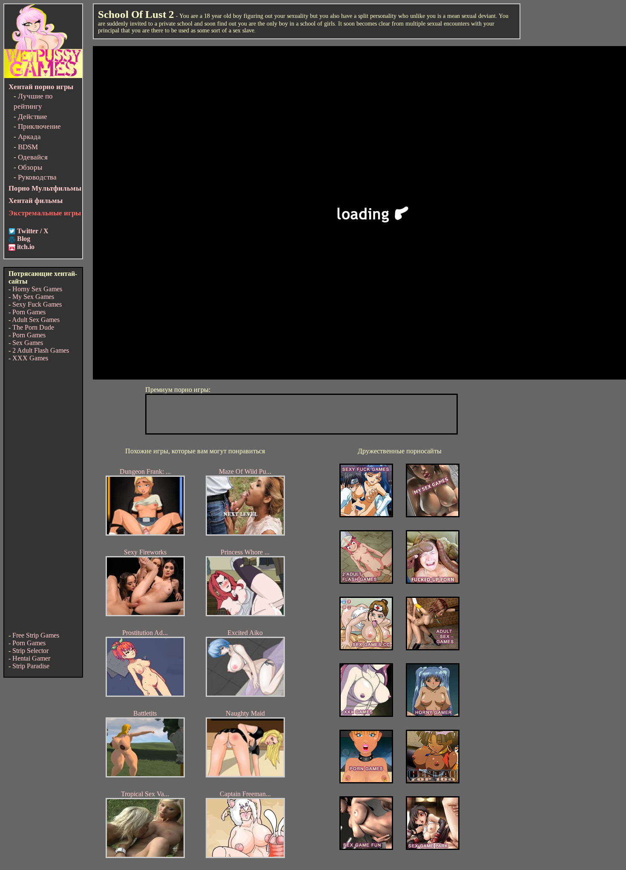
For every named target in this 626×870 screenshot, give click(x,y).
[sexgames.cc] (366, 648)
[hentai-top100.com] (432, 581)
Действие (32, 117)
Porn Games (29, 312)
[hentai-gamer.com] (432, 781)
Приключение (39, 126)
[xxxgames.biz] (366, 714)
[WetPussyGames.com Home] (43, 75)
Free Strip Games (35, 635)
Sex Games (27, 342)
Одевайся (33, 157)
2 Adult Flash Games (40, 350)
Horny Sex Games (37, 289)
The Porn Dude (33, 327)
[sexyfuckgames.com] (366, 515)
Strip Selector (30, 650)
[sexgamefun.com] (366, 847)
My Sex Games (33, 296)
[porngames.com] (366, 781)
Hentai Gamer (31, 658)
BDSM (28, 147)
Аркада (29, 137)
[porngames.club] (432, 847)
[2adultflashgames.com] (366, 581)
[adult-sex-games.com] (432, 648)
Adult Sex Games (36, 319)
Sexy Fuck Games (37, 304)
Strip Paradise (30, 666)
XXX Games (30, 358)
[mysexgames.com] (432, 515)
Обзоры (30, 167)
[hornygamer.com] (432, 714)
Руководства (37, 177)
